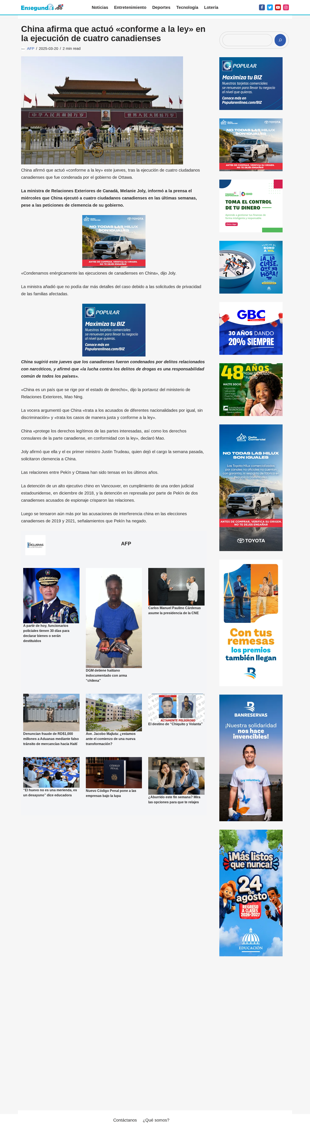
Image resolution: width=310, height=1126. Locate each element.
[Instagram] (286, 7)
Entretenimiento (130, 7)
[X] (270, 7)
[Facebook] (262, 7)
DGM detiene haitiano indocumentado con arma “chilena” (106, 675)
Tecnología (187, 7)
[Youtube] (278, 7)
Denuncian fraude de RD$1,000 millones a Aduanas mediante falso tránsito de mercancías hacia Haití (51, 739)
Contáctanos (125, 1120)
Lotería (211, 7)
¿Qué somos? (156, 1120)
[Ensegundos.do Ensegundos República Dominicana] (42, 7)
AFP (30, 48)
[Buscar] (280, 40)
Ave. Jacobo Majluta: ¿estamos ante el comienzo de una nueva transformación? (111, 739)
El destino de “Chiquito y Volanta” (175, 724)
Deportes (161, 7)
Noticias (100, 7)
